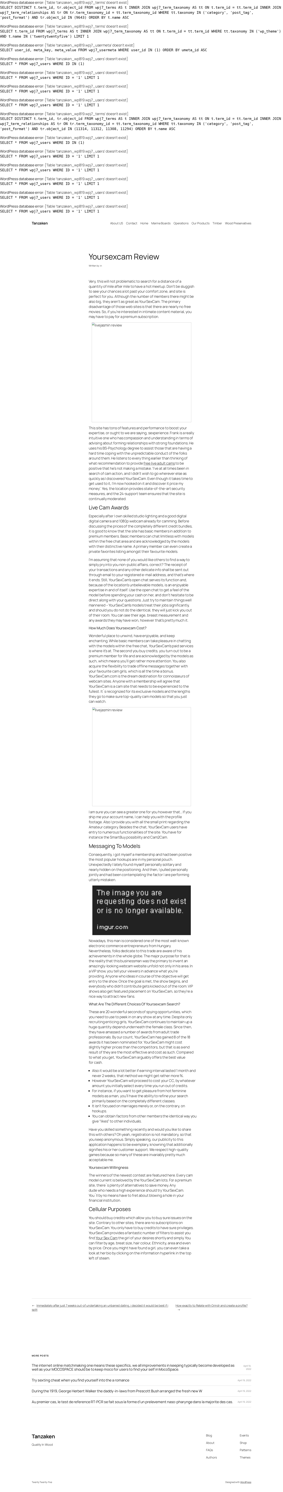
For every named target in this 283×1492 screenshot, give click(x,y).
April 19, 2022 (247, 1367)
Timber (217, 223)
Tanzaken (40, 223)
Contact (131, 223)
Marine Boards (160, 223)
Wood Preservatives (238, 223)
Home (144, 223)
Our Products (200, 223)
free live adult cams (159, 463)
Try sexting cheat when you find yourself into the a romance (80, 1380)
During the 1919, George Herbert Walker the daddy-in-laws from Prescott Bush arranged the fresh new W (117, 1391)
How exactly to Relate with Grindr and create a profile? (212, 1305)
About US (116, 223)
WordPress (245, 1482)
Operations (181, 223)
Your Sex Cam (107, 1237)
